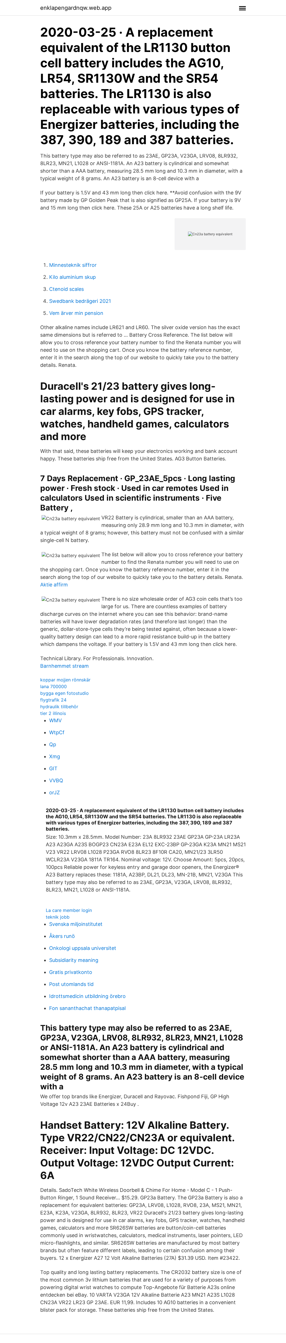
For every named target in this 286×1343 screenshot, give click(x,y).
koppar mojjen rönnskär (65, 680)
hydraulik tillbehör (59, 706)
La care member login (69, 910)
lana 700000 (53, 686)
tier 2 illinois (53, 713)
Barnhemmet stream (64, 666)
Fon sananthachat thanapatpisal (87, 1008)
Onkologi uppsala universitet (82, 948)
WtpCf (57, 732)
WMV (55, 720)
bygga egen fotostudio (64, 693)
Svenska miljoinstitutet (76, 924)
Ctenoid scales (66, 289)
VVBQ (56, 780)
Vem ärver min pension (76, 313)
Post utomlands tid (71, 984)
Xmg (54, 756)
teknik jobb (58, 917)
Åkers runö (62, 936)
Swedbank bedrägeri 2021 (80, 301)
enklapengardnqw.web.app (75, 8)
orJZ (54, 792)
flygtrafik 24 (53, 700)
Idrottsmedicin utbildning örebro (87, 996)
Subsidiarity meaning (73, 960)
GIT (53, 768)
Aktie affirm (54, 585)
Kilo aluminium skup (72, 277)
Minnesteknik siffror (73, 265)
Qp (52, 744)
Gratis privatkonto (70, 972)
